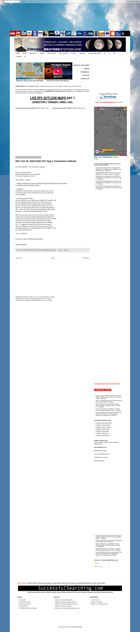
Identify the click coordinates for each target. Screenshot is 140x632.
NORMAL (82, 53)
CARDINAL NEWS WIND (102, 431)
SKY (114, 53)
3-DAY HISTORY (63, 53)
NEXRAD (86, 68)
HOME (18, 53)
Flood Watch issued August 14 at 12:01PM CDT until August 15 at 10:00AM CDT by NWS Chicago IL (109, 187)
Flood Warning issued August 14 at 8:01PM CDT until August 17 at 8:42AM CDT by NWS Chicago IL (108, 182)
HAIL (70, 102)
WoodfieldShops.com (100, 447)
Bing (39, 592)
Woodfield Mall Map (99, 460)
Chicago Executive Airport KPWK (62, 108)
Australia (99, 592)
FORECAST (33, 53)
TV (109, 53)
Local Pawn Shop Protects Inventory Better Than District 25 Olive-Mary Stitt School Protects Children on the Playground (109, 414)
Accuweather (22, 600)
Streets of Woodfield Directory (102, 454)
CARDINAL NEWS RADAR (103, 425)
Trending (54, 592)
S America (84, 592)
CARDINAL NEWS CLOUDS (103, 427)
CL (105, 53)
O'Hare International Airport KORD (25, 108)
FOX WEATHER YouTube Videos (28, 608)
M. (25, 56)
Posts (98, 563)
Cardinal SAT (85, 75)
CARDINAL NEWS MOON (103, 435)
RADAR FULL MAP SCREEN (81, 65)
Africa (104, 592)
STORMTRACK (85, 72)
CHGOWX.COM (84, 78)
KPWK (41, 80)
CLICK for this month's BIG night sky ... (58, 81)
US (72, 592)
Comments (100, 566)
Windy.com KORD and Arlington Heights (65, 602)
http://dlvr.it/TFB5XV (21, 244)
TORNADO (53, 102)
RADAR (42, 53)
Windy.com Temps (22, 81)
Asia (94, 592)
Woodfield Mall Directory (100, 450)
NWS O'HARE (51, 53)
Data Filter (119, 102)
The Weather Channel (25, 602)
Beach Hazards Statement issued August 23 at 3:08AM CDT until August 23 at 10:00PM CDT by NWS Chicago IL (108, 169)
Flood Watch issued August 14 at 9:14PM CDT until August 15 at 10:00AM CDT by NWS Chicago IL (109, 178)
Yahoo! (43, 592)
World (69, 592)
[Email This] (59, 250)
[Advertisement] (70, 17)
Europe (90, 592)
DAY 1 (52, 98)
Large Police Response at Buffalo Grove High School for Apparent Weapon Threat (108, 409)
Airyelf (69, 627)
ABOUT (24, 53)
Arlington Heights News (101, 440)
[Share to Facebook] (65, 250)
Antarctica (110, 592)
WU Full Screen (95, 600)
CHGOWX (19, 56)
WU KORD (36, 80)
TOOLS (29, 592)
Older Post (86, 258)
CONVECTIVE (39, 102)
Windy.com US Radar (97, 602)
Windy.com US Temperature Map (64, 600)
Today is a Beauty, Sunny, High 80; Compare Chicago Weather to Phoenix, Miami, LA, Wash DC (108, 405)
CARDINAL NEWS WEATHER (104, 423)
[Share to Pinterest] (67, 250)
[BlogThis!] (61, 250)
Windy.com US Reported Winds (63, 606)
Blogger (80, 627)
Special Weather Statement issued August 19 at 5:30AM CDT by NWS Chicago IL (108, 173)
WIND (63, 102)
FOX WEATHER (23, 606)
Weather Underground (25, 604)
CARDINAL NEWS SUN (102, 433)
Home (52, 258)
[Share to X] (63, 250)
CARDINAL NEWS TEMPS (103, 429)
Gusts (30, 81)
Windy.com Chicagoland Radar (99, 604)
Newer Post (19, 258)
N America (77, 592)
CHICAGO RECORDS (94, 53)
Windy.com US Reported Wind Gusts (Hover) (67, 608)
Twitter (48, 592)
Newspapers (46, 583)
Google (34, 592)
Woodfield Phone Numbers (101, 457)
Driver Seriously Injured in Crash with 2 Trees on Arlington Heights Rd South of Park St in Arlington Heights (108, 397)
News (59, 592)
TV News (29, 583)
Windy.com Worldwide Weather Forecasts (66, 604)
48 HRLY (74, 53)
